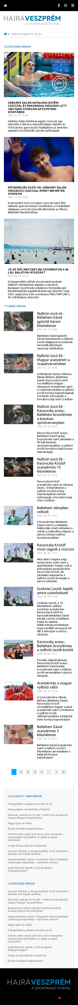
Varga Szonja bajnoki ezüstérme (27, 845)
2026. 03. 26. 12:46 (18, 115)
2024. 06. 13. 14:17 (47, 738)
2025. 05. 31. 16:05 (47, 367)
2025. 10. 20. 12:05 (18, 197)
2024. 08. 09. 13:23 (47, 553)
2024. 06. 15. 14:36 (47, 691)
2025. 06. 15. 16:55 (47, 329)
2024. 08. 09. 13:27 (47, 515)
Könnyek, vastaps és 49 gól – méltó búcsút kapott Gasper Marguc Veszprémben (38, 816)
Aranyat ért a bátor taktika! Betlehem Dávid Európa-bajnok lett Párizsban (34, 909)
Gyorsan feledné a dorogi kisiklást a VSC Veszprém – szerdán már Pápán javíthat (39, 852)
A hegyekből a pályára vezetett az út (30, 803)
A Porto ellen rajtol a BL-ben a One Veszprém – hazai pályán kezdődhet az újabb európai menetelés (36, 837)
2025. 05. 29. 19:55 (47, 475)
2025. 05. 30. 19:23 (47, 426)
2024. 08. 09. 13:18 (47, 596)
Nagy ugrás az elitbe (20, 823)
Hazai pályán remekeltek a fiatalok (29, 809)
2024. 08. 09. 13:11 (47, 653)
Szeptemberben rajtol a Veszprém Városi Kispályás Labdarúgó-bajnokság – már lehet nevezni (38, 860)
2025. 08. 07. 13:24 (18, 276)
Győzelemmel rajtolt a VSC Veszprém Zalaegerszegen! (30, 869)
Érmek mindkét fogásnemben (25, 828)
